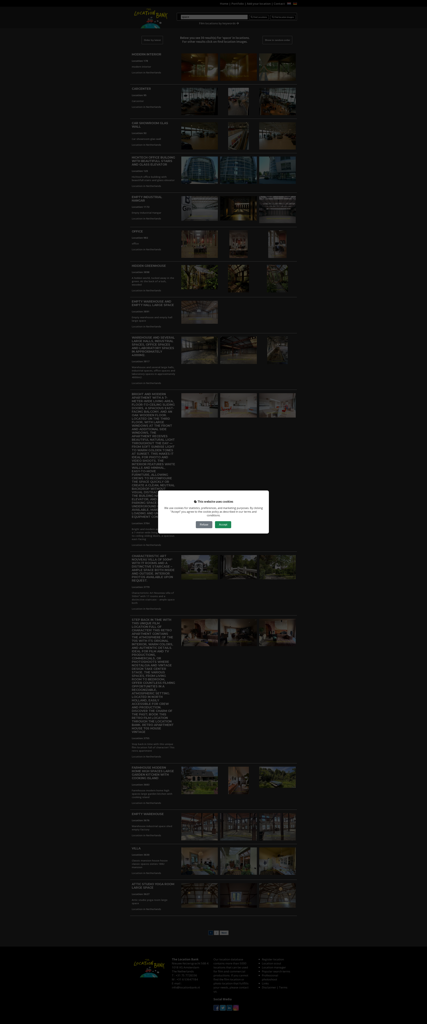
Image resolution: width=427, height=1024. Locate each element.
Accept (223, 524)
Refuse (204, 524)
